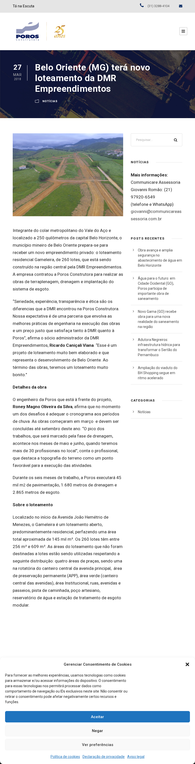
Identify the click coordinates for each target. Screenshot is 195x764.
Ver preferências (97, 744)
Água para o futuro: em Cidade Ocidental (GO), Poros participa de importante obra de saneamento (156, 288)
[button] (187, 664)
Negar (97, 731)
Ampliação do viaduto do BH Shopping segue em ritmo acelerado (157, 373)
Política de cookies (65, 757)
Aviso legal (135, 757)
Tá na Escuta (23, 6)
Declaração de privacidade (104, 757)
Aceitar (97, 717)
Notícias (50, 101)
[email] (180, 6)
